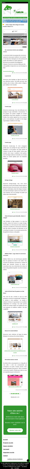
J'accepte (16, 468)
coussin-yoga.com (15, 135)
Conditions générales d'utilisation (15, 459)
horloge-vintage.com (15, 209)
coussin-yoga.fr (15, 173)
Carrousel (6, 449)
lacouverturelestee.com (8, 71)
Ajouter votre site (15, 430)
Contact (5, 455)
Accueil (5, 439)
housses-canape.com (15, 246)
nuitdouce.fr (15, 323)
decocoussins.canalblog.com (15, 386)
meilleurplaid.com (15, 284)
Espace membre (8, 446)
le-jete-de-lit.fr (15, 99)
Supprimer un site (8, 452)
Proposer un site (8, 443)
